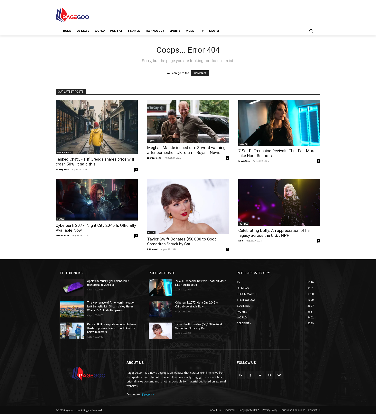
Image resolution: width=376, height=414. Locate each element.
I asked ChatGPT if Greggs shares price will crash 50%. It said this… (95, 161)
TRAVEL (151, 141)
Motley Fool (62, 169)
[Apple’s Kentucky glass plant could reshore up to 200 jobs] (72, 287)
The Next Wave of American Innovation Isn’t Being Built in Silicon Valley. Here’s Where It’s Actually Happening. (111, 306)
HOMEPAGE (200, 73)
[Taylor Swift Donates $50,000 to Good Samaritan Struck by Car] (188, 206)
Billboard (152, 249)
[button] (311, 30)
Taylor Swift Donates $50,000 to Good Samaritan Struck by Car (182, 241)
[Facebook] (250, 375)
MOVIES (243, 144)
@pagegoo (148, 394)
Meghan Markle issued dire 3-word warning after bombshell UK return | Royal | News (186, 150)
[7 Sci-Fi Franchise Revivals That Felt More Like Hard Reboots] (279, 123)
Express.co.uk (154, 157)
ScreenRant (62, 235)
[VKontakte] (279, 375)
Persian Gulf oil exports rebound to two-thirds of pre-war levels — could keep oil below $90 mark (111, 328)
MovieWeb (244, 160)
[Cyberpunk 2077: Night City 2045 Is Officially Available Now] (97, 199)
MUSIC (151, 232)
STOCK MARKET (64, 152)
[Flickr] (260, 375)
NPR (240, 240)
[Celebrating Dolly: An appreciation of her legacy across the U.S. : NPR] (279, 202)
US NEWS (244, 223)
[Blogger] (240, 375)
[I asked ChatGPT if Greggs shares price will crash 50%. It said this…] (97, 127)
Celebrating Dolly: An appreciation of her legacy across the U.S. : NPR (274, 233)
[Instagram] (269, 375)
